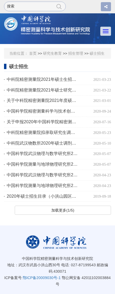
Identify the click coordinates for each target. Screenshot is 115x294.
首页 (33, 53)
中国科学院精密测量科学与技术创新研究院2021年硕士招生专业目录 (43, 111)
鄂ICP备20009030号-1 (42, 278)
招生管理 (75, 53)
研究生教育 (52, 53)
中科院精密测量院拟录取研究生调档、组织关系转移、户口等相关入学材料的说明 (43, 132)
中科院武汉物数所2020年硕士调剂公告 (43, 143)
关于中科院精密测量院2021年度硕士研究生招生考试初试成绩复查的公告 (43, 100)
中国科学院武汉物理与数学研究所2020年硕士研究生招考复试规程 (43, 153)
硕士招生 (97, 53)
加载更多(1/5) (62, 210)
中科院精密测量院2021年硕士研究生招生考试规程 (43, 90)
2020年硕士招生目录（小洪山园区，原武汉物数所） (43, 196)
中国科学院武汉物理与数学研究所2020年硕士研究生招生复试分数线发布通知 (43, 175)
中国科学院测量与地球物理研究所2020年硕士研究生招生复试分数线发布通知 (43, 185)
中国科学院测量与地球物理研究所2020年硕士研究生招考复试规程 (43, 164)
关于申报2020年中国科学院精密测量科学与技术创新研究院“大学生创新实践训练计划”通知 (43, 122)
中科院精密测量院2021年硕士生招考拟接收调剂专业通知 (43, 79)
